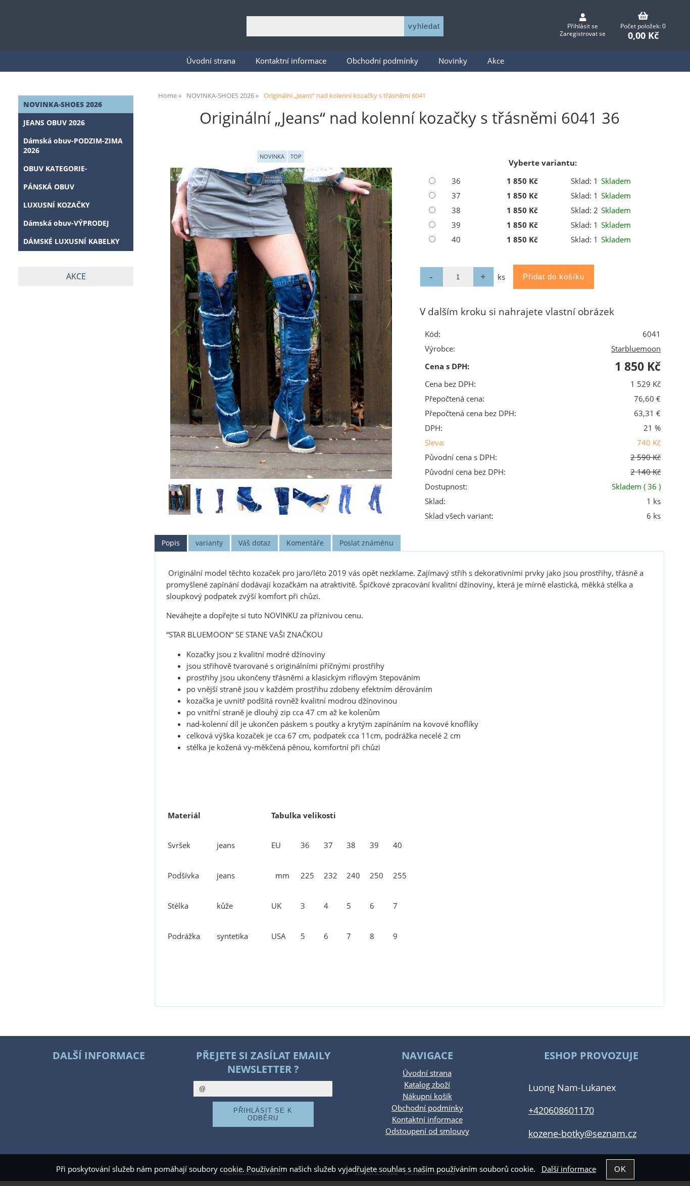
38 (456, 210)
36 (456, 181)
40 (456, 239)
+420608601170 (561, 1110)
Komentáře (305, 543)
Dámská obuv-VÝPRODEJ (66, 223)
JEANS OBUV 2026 (54, 122)
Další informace (568, 1169)
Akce (495, 61)
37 (456, 195)
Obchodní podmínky (382, 61)
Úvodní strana (210, 61)
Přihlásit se (582, 26)
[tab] (171, 543)
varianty (209, 543)
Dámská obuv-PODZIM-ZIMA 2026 (73, 145)
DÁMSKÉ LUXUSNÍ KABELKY (71, 241)
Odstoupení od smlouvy (427, 1131)
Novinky (452, 61)
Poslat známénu (366, 543)
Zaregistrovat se (583, 33)
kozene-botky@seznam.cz (582, 1133)
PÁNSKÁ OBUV (48, 186)
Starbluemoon (636, 348)
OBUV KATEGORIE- (55, 168)
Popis (171, 543)
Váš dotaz (254, 543)
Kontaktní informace (291, 61)
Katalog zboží (427, 1084)
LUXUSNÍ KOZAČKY (56, 205)
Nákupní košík (427, 1096)
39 (456, 225)
